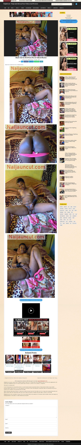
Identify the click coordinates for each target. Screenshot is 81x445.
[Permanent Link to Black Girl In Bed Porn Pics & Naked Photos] (31, 38)
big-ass (75, 206)
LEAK (8, 8)
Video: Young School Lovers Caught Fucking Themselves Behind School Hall (71, 155)
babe (71, 206)
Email (42, 61)
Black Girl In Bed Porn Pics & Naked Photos (31, 58)
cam (69, 210)
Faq (27, 441)
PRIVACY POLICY (41, 441)
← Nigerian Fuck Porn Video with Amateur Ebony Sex (15, 378)
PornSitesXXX (68, 18)
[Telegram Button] (76, 4)
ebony (76, 210)
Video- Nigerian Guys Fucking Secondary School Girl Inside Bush (71, 77)
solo (67, 221)
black (74, 208)
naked (61, 217)
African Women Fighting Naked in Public (71, 135)
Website (6, 427)
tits (60, 223)
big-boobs (61, 208)
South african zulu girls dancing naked (71, 122)
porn (73, 217)
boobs (67, 210)
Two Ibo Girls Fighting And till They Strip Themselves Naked (70, 116)
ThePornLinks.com (68, 17)
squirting (70, 221)
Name (6, 419)
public (61, 219)
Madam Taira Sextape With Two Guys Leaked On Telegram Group (70, 159)
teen (74, 221)
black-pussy (62, 210)
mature (67, 216)
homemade (66, 214)
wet (70, 223)
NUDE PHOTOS (31, 59)
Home (5, 8)
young (61, 225)
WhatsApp (37, 61)
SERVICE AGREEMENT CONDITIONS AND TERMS (52, 441)
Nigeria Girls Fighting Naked (70, 128)
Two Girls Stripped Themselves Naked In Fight (70, 147)
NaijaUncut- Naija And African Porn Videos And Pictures (20, 4)
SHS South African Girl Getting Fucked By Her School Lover (70, 96)
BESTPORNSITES (43, 8)
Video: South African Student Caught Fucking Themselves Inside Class (71, 85)
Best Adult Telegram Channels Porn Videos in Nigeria (71, 90)
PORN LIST (49, 8)
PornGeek (68, 16)
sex (67, 219)
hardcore (61, 214)
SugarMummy (68, 441)
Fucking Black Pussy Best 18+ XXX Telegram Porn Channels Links (71, 190)
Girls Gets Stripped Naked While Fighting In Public (70, 183)
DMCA (24, 441)
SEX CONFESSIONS (28, 8)
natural (69, 217)
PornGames (68, 15)
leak (76, 214)
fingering (61, 212)
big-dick (66, 208)
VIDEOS (12, 8)
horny (70, 214)
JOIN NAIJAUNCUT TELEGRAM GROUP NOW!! (31, 300)
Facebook (26, 61)
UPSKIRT (22, 8)
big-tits (70, 208)
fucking (68, 212)
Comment (7, 405)
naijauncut (74, 216)
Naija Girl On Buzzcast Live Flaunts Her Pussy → (47, 378)
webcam (67, 223)
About (9, 441)
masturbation (62, 216)
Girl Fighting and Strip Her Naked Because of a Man (71, 196)
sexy (70, 219)
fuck (65, 212)
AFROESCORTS (55, 8)
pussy (65, 219)
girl (72, 212)
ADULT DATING (14, 441)
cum (72, 210)
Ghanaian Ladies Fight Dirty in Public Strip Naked (70, 141)
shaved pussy (62, 221)
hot (73, 214)
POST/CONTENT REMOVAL (33, 441)
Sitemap (62, 441)
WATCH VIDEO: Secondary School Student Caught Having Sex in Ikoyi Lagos (71, 166)
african (61, 206)
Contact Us (61, 8)
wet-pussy (74, 223)
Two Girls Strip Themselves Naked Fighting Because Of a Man (70, 172)
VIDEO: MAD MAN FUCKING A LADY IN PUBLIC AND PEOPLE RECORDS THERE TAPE (70, 110)
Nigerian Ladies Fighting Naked (69, 177)
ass (68, 206)
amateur (65, 206)
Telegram (31, 61)
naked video (65, 217)
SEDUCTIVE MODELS (36, 8)
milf (70, 216)
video (64, 223)
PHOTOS (17, 8)
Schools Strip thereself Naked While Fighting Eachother (71, 103)
